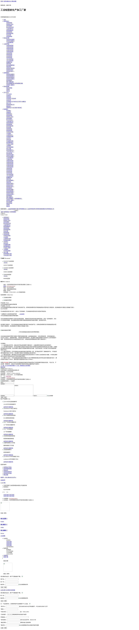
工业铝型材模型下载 (13, 208)
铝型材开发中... (10, 186)
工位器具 (8, 133)
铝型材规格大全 (23, 208)
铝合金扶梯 (6, 37)
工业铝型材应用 (31, 208)
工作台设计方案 (7, 255)
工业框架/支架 (7, 238)
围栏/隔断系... (9, 197)
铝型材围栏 (9, 25)
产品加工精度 (9, 144)
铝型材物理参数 (7, 468)
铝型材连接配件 (10, 74)
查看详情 (10, 407)
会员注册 (3, 590)
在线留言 (8, 112)
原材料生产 (9, 107)
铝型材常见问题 (7, 473)
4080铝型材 (9, 53)
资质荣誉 (8, 97)
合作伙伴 (8, 139)
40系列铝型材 (9, 48)
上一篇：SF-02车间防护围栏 (8, 365)
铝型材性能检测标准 (40, 208)
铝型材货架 (9, 22)
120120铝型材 (9, 60)
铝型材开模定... (10, 183)
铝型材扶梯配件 (10, 41)
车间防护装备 (9, 131)
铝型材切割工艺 (10, 104)
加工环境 (18, 101)
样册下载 (5, 557)
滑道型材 (8, 63)
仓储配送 (23, 101)
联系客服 (12, 590)
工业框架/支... (9, 135)
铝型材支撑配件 (10, 78)
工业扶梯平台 (9, 28)
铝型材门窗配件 (10, 84)
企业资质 (8, 98)
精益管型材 (9, 88)
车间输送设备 (9, 136)
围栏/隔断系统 (10, 81)
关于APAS (6, 92)
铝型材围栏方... (10, 150)
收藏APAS (8, 1)
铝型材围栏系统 (19, 83)
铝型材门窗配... (10, 200)
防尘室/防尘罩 (10, 27)
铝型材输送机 (9, 33)
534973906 (6, 494)
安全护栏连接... (10, 154)
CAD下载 (3, 482)
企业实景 (8, 100)
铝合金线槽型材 (10, 65)
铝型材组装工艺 (50, 208)
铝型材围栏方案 (7, 253)
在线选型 (3, 480)
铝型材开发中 (9, 69)
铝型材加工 (6, 21)
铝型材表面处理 (7, 471)
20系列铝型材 (9, 45)
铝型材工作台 (9, 24)
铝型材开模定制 (10, 68)
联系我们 (5, 109)
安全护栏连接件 (10, 39)
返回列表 (3, 367)
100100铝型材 (9, 59)
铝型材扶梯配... (10, 156)
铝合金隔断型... (10, 198)
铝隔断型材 (9, 62)
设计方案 (8, 148)
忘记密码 (8, 590)
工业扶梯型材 (9, 42)
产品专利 (13, 98)
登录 (2, 1)
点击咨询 (22, 314)
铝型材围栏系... (18, 198)
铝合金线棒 (6, 86)
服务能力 (8, 106)
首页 (4, 19)
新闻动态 (5, 470)
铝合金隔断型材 (10, 83)
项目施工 (19, 107)
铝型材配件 (6, 72)
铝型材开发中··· (10, 71)
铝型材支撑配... (10, 194)
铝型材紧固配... (10, 191)
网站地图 (14, 1)
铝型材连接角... (10, 192)
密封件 (8, 91)
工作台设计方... (10, 151)
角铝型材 (8, 66)
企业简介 (8, 95)
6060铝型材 (9, 56)
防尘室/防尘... (9, 119)
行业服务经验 (9, 141)
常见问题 (8, 34)
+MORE (5, 262)
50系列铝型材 (9, 51)
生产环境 (13, 101)
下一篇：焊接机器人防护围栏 (22, 365)
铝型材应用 (9, 130)
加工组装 (14, 107)
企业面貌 (8, 101)
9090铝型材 (9, 57)
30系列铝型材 (9, 47)
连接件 (8, 89)
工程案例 (8, 145)
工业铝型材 (6, 44)
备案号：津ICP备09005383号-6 (8, 477)
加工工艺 (8, 103)
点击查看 (3, 535)
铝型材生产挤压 (7, 467)
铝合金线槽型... (10, 180)
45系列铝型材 (9, 50)
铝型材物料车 (9, 30)
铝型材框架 (9, 31)
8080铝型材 (9, 54)
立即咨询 (5, 407)
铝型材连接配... (10, 189)
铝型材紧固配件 (10, 75)
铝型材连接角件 (10, 77)
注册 (4, 1)
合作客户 (8, 138)
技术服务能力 (9, 142)
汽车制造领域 (9, 147)
